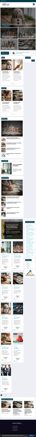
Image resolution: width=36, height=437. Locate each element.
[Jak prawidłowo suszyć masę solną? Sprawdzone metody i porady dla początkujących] (18, 278)
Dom (3, 22)
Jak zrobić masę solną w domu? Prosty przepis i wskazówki (11, 53)
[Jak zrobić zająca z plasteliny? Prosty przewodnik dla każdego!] (6, 338)
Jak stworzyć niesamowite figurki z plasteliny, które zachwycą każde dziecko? (12, 226)
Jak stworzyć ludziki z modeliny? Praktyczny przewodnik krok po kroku (8, 48)
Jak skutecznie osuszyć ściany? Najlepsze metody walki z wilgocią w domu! (17, 24)
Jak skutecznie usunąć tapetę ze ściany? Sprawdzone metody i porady (6, 72)
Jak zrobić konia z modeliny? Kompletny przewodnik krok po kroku (13, 143)
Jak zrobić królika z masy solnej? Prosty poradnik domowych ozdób (13, 203)
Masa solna (3, 273)
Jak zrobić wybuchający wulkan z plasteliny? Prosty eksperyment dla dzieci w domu (17, 348)
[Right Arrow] (33, 53)
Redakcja (3, 28)
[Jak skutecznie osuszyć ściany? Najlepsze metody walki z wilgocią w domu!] (6, 308)
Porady (28, 267)
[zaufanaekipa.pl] (30, 273)
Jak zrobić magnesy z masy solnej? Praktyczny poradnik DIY (12, 213)
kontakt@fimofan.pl (15, 430)
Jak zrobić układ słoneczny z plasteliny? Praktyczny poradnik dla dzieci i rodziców (17, 318)
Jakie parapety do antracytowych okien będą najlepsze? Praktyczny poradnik (17, 72)
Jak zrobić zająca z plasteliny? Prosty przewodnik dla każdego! (5, 348)
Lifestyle (21, 34)
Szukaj (28, 57)
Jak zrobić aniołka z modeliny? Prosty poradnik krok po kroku (13, 149)
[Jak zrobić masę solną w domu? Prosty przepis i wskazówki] (6, 278)
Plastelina (7, 223)
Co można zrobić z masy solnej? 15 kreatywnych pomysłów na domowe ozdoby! (6, 103)
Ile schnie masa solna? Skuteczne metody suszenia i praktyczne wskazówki (26, 48)
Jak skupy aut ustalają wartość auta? (5, 379)
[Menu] (34, 4)
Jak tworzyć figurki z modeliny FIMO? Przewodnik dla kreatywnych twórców (9, 37)
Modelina (3, 34)
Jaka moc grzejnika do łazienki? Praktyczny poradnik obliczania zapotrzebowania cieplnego (17, 165)
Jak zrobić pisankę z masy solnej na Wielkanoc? (12, 208)
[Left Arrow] (31, 53)
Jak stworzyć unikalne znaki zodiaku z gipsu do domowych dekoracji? (27, 37)
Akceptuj (31, 435)
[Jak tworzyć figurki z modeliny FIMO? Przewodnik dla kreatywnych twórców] (18, 247)
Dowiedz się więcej (6, 267)
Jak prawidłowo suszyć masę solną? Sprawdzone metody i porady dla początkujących (13, 197)
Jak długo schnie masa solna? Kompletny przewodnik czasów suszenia (17, 103)
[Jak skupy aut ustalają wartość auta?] (6, 369)
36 (6, 395)
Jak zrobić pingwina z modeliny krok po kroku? (13, 154)
